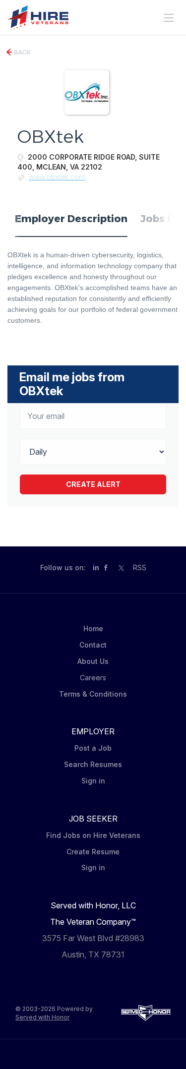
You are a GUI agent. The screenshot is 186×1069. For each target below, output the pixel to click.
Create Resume (93, 851)
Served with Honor (42, 1017)
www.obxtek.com (57, 177)
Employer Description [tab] (71, 219)
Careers (93, 677)
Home (93, 628)
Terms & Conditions (93, 694)
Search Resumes (93, 764)
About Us (93, 661)
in (96, 567)
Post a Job (93, 748)
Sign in (93, 780)
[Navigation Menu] (169, 17)
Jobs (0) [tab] (160, 219)
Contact (93, 645)
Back (21, 52)
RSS (139, 567)
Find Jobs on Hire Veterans (93, 835)
